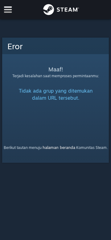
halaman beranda (59, 147)
